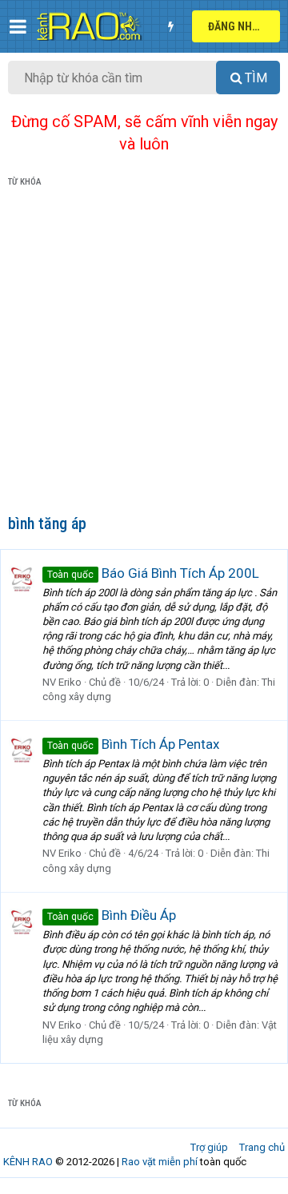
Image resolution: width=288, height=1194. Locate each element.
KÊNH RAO (28, 1162)
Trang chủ (262, 1147)
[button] (18, 26)
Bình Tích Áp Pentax (133, 744)
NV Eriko (62, 682)
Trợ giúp (209, 1147)
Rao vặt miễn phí (160, 1162)
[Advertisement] (144, 354)
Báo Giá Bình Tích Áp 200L (153, 573)
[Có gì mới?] (170, 26)
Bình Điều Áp (111, 915)
